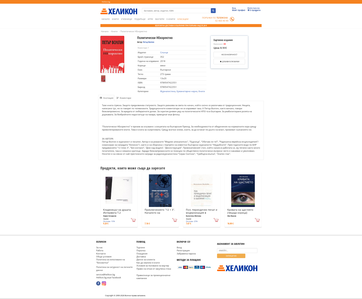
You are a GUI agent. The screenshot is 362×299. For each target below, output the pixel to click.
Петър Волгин (148, 42)
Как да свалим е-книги (148, 262)
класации (182, 19)
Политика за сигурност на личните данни (114, 268)
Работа (99, 250)
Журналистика (167, 91)
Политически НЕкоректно (133, 31)
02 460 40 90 (221, 20)
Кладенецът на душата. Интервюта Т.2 (117, 211)
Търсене (140, 247)
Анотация (108, 97)
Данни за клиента (145, 259)
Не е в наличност (229, 54)
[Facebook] (98, 283)
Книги (115, 19)
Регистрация (183, 250)
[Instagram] (104, 283)
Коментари (125, 97)
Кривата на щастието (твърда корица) (240, 211)
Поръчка (140, 250)
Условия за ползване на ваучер (152, 265)
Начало (106, 19)
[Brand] (118, 8)
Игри (150, 19)
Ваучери (159, 19)
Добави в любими (230, 61)
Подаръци (140, 19)
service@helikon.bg (105, 274)
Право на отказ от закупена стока (153, 268)
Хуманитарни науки (186, 91)
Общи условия (103, 256)
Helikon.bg (106, 2)
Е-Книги (171, 19)
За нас (99, 247)
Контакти (101, 253)
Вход (179, 247)
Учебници (126, 19)
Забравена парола (186, 253)
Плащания (141, 253)
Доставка (141, 256)
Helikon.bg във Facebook (108, 277)
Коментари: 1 (143, 48)
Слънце (164, 52)
